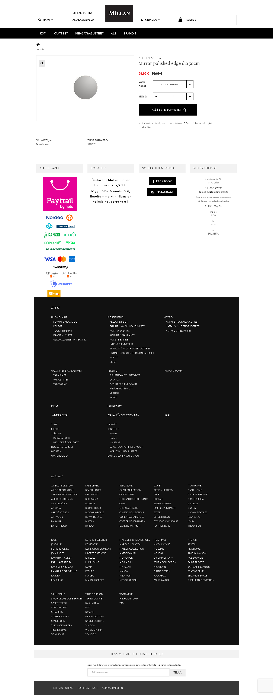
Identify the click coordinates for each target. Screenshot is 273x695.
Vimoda (90, 625)
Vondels (90, 634)
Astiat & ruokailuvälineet (182, 321)
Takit (54, 424)
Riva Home (194, 548)
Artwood (57, 516)
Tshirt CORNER (94, 598)
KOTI (43, 33)
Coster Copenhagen (132, 521)
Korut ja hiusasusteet (123, 451)
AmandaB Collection (64, 494)
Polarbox (160, 575)
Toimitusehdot (87, 687)
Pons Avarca (161, 580)
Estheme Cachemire (166, 521)
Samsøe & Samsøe (199, 566)
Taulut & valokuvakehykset (127, 326)
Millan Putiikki (83, 12)
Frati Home (195, 485)
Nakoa (123, 571)
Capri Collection (130, 490)
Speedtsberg (150, 58)
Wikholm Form (128, 598)
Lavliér (55, 575)
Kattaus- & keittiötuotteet (182, 326)
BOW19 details (93, 516)
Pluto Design (162, 571)
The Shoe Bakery (61, 625)
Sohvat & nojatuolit (66, 321)
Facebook (163, 181)
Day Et (157, 485)
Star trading (59, 607)
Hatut (113, 437)
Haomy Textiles (197, 512)
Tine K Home (59, 629)
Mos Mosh (125, 562)
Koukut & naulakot (122, 335)
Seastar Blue (196, 571)
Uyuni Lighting (94, 620)
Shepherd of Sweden (201, 580)
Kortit (114, 357)
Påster (192, 544)
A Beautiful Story (62, 485)
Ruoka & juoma (173, 370)
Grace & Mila (196, 499)
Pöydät (57, 326)
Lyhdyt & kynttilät (121, 344)
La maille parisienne (64, 571)
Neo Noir (125, 575)
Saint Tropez (196, 562)
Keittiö (168, 317)
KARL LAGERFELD (61, 562)
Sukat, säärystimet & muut (126, 446)
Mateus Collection (131, 548)
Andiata (56, 507)
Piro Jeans (160, 566)
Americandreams (62, 499)
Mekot (55, 429)
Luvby (89, 566)
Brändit (130, 33)
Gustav (192, 507)
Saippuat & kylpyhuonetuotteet (130, 348)
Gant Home (195, 490)
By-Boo (89, 525)
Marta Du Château (130, 544)
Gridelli (193, 503)
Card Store (126, 494)
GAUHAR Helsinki (198, 494)
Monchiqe (126, 557)
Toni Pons (57, 634)
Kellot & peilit (119, 321)
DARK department (130, 525)
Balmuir (56, 521)
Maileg (89, 575)
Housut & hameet (62, 446)
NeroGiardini (127, 580)
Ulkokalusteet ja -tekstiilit (70, 339)
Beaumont (92, 494)
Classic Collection (131, 512)
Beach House (93, 490)
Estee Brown (162, 516)
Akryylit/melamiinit (178, 330)
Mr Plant (125, 566)
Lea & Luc (57, 580)
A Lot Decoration (62, 490)
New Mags (160, 539)
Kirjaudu (151, 19)
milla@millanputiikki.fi (217, 191)
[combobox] (173, 84)
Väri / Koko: (142, 83)
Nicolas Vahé (162, 544)
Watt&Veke (126, 594)
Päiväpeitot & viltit (121, 388)
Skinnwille (58, 594)
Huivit (113, 433)
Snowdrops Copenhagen (67, 598)
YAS (121, 603)
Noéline (159, 548)
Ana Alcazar (59, 503)
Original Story (163, 557)
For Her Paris (162, 525)
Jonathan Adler (61, 557)
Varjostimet (60, 379)
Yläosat (56, 433)
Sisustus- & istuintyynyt (125, 375)
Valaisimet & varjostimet (66, 370)
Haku (46, 19)
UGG (87, 607)
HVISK (191, 521)
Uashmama (92, 603)
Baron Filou (59, 525)
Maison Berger (94, 580)
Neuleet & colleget (66, 442)
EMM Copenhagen (165, 507)
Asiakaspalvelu (83, 19)
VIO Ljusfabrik (93, 629)
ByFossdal (125, 485)
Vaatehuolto (59, 455)
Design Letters (163, 490)
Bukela (89, 521)
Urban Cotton (94, 616)
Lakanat (115, 379)
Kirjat (54, 406)
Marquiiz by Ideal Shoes (134, 539)
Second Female (197, 575)
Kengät (112, 424)
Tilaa (177, 672)
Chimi (122, 503)
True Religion (94, 594)
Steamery (57, 612)
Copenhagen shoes (131, 516)
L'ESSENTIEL (92, 544)
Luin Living (92, 562)
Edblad (158, 499)
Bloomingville (94, 512)
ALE (113, 33)
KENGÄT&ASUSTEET (89, 33)
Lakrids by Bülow (62, 566)
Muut (113, 361)
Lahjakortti (114, 406)
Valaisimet (59, 375)
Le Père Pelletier (96, 539)
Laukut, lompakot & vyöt (123, 455)
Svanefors (58, 620)
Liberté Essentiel (96, 553)
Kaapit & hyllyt (62, 335)
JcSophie (56, 544)
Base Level (92, 485)
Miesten (56, 451)
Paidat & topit (61, 437)
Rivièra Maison (197, 553)
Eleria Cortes (162, 503)
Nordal (158, 553)
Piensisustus (115, 317)
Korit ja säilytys (120, 330)
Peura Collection (165, 562)
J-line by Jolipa (60, 548)
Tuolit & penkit (62, 330)
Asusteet (113, 429)
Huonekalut (59, 317)
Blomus (90, 503)
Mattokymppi (127, 553)
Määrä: (143, 96)
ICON (54, 539)
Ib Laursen (194, 525)
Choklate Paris (128, 507)
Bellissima (91, 499)
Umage (89, 612)
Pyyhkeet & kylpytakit (123, 384)
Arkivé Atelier (60, 512)
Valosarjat (60, 384)
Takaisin (40, 49)
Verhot (114, 393)
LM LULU (90, 557)
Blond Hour (93, 507)
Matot (114, 397)
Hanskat (115, 442)
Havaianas (194, 516)
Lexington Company (98, 548)
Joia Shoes (57, 553)
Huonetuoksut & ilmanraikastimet (132, 353)
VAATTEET (61, 33)
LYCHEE (89, 571)
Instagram (164, 192)
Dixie (157, 494)
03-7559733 (215, 188)
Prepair (192, 539)
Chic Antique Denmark (133, 499)
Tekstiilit (113, 370)
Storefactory (60, 616)
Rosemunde (195, 557)
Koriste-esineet (119, 339)
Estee (157, 512)
